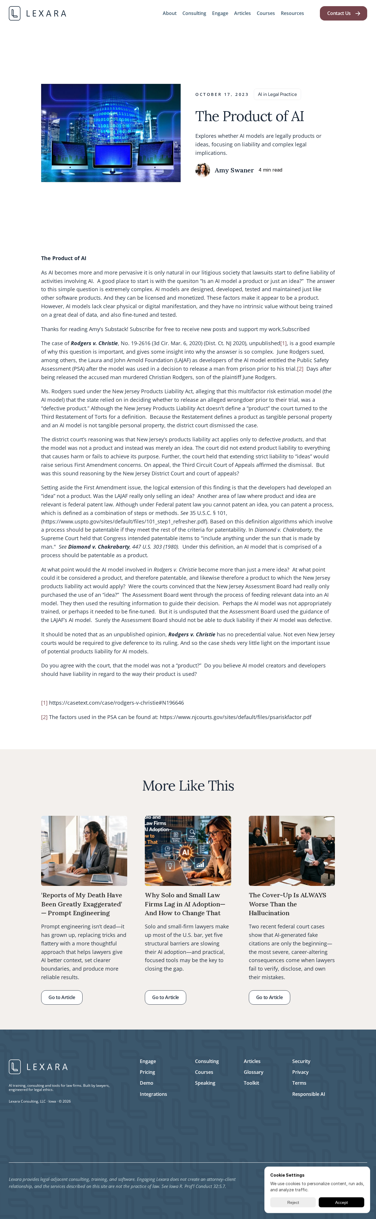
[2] (300, 368)
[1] (283, 343)
